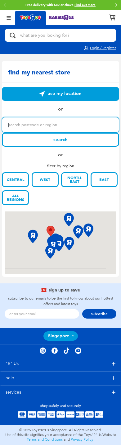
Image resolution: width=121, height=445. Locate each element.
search (60, 139)
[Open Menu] (8, 17)
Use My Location (64, 93)
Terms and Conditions (45, 439)
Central (15, 180)
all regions (15, 198)
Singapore (58, 335)
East (104, 180)
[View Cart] (112, 17)
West (45, 180)
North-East (74, 180)
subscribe (99, 314)
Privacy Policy (82, 439)
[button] (116, 4)
